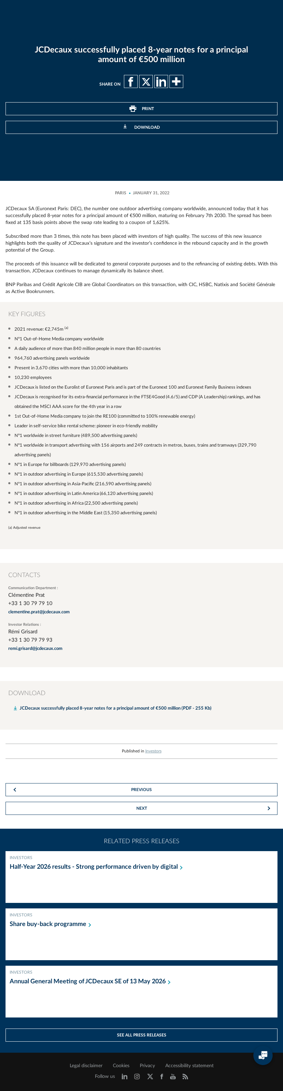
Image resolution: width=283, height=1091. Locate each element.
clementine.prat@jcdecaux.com (39, 612)
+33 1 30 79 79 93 (30, 640)
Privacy (147, 1065)
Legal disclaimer (86, 1065)
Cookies (121, 1065)
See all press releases (141, 1035)
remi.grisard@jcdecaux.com (35, 648)
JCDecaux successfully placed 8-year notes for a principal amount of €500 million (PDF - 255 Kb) (116, 708)
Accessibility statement (189, 1065)
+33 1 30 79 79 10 (30, 603)
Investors (153, 751)
